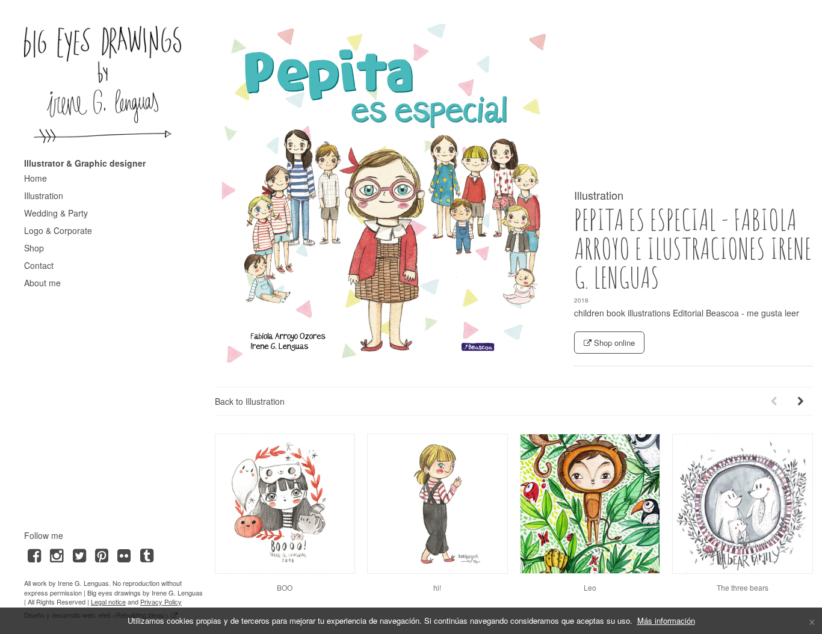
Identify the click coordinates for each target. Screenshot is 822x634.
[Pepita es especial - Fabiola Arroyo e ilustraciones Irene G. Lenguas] (386, 195)
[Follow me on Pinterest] (101, 554)
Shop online (613, 342)
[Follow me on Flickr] (124, 554)
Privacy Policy (161, 601)
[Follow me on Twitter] (79, 554)
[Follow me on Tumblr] (146, 554)
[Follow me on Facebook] (34, 554)
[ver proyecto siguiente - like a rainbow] (800, 401)
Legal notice (108, 601)
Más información (666, 620)
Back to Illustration (250, 401)
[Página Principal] (103, 84)
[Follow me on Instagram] (56, 554)
